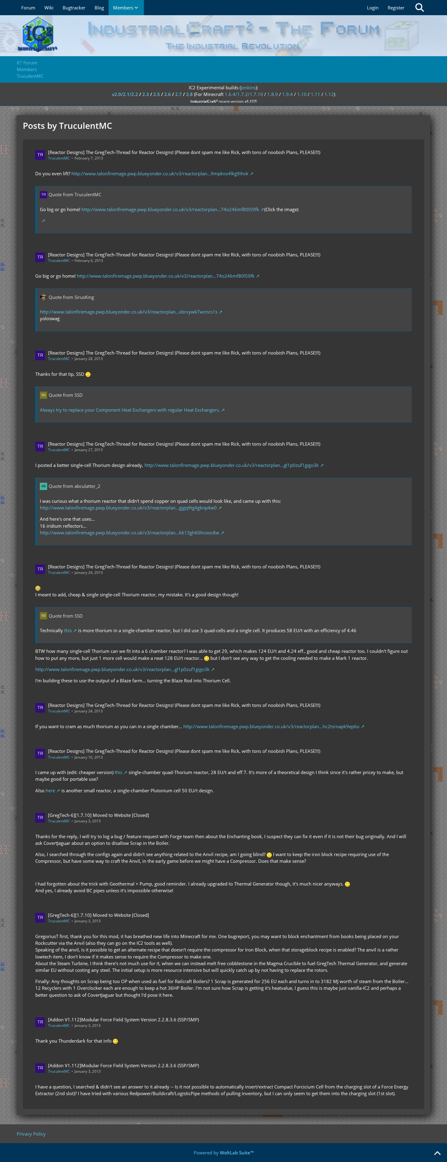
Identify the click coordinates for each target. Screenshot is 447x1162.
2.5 (156, 94)
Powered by (224, 1153)
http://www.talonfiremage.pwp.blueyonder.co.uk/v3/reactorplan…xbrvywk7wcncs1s (128, 312)
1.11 (315, 94)
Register (396, 8)
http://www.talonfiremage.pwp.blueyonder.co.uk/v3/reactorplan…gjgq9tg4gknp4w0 (128, 508)
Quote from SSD (66, 395)
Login (373, 8)
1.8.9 (272, 94)
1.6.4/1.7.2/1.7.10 (244, 94)
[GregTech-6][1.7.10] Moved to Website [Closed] (98, 815)
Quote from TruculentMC (75, 194)
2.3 (145, 94)
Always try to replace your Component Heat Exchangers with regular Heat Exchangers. (130, 410)
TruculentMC (59, 158)
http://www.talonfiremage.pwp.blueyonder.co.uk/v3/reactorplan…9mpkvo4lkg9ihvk (159, 173)
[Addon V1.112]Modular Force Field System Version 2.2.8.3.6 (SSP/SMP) (123, 1019)
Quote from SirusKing (71, 297)
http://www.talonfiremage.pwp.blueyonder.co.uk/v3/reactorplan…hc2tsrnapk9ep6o (271, 726)
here (50, 790)
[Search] (419, 7)
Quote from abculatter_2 (74, 486)
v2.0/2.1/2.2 (125, 94)
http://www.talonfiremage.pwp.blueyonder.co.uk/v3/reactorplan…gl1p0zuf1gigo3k (231, 465)
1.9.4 (287, 94)
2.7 (178, 94)
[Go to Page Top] (437, 1153)
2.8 (189, 94)
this (68, 630)
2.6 (167, 94)
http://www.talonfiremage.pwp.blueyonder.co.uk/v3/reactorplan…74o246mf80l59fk (170, 209)
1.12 (329, 94)
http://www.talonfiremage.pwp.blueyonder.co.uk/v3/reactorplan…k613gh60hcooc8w (129, 533)
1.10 (302, 94)
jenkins (248, 87)
